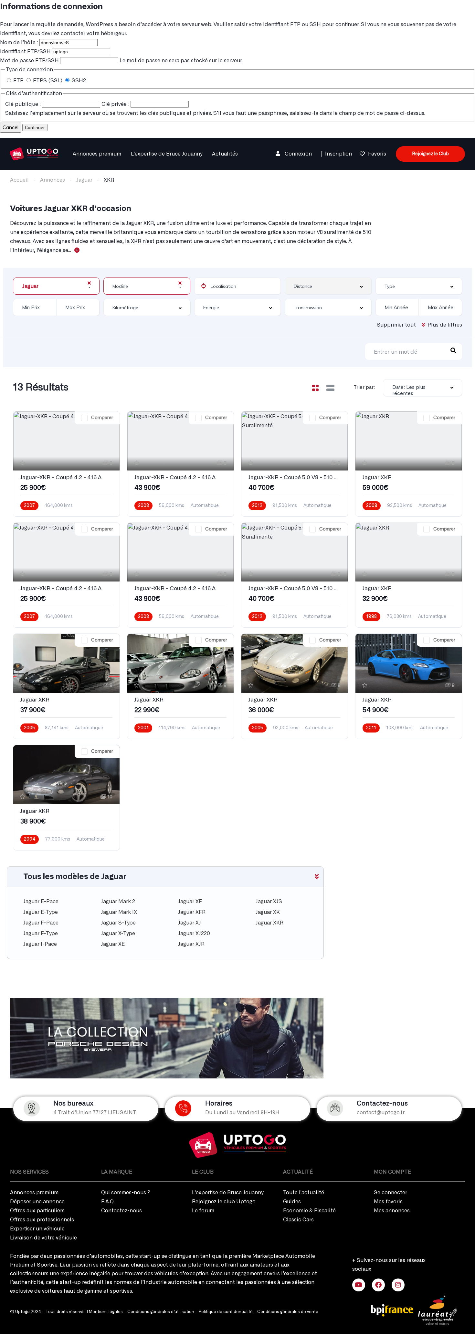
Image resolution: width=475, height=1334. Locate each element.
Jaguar (84, 180)
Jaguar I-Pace (40, 944)
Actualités (225, 154)
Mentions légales (106, 1312)
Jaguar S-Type (118, 922)
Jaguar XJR (191, 944)
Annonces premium (97, 154)
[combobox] (56, 286)
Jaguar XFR (192, 912)
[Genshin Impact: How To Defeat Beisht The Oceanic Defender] (34, 153)
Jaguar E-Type (40, 912)
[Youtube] (358, 1284)
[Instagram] (398, 1284)
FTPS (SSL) (48, 80)
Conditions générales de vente (287, 1312)
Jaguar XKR (269, 922)
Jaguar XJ (189, 922)
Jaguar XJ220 (194, 933)
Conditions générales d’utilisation (160, 1312)
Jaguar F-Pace (40, 922)
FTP (18, 80)
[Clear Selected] (89, 283)
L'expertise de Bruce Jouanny (166, 154)
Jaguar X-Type (118, 933)
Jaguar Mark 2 (118, 901)
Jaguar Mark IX (119, 912)
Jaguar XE (113, 944)
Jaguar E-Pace (40, 901)
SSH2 (78, 80)
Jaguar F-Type (40, 933)
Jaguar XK (268, 912)
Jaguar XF (190, 901)
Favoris (377, 154)
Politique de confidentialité (226, 1312)
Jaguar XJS (269, 901)
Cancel (10, 127)
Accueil (19, 180)
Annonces (52, 180)
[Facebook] (378, 1284)
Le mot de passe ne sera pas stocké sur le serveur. (121, 60)
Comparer (102, 418)
